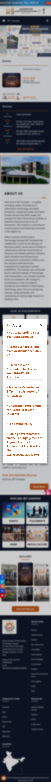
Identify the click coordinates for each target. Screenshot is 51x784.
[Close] (41, 325)
